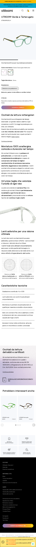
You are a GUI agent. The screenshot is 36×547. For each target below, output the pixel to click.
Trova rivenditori (7, 478)
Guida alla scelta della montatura (12, 489)
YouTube (5, 520)
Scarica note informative (10, 482)
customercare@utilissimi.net (24, 536)
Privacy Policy (6, 509)
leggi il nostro (15, 136)
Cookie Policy (6, 511)
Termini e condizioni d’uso (10, 505)
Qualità (5, 480)
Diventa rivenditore (8, 469)
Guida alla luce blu (8, 494)
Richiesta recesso (8, 502)
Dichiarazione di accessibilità (11, 498)
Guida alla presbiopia (9, 491)
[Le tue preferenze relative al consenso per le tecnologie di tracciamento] (33, 544)
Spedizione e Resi (8, 500)
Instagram (5, 516)
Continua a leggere (6, 141)
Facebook (5, 518)
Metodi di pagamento (9, 507)
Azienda (5, 467)
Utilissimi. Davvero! (8, 465)
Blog (4, 476)
